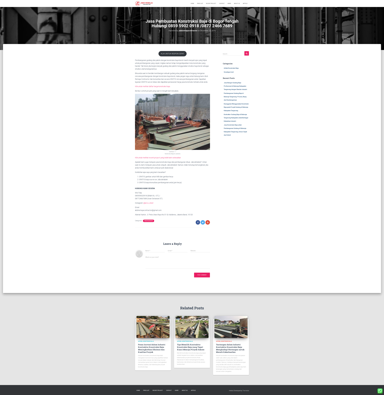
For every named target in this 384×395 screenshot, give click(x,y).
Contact (222, 3)
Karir (229, 3)
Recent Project (211, 3)
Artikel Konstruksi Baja (231, 68)
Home (192, 3)
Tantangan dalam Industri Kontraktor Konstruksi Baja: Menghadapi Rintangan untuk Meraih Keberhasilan (230, 348)
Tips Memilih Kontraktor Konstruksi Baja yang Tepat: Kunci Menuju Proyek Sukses (190, 347)
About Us (237, 3)
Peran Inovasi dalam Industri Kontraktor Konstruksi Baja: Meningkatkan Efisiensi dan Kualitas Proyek (151, 348)
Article (245, 3)
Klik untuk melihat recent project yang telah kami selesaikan (158, 158)
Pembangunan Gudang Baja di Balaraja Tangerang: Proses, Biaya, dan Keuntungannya (235, 97)
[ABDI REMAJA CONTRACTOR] (144, 3)
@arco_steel (148, 203)
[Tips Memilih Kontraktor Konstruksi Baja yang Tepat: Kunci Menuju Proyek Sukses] (192, 327)
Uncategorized (148, 220)
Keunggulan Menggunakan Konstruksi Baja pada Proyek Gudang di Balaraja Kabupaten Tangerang (236, 107)
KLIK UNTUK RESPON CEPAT (172, 54)
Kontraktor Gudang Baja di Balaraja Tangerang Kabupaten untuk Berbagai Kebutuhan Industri (236, 118)
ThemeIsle (245, 390)
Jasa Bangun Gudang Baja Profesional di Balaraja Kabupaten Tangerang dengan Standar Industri (235, 86)
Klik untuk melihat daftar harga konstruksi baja (152, 86)
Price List (200, 3)
